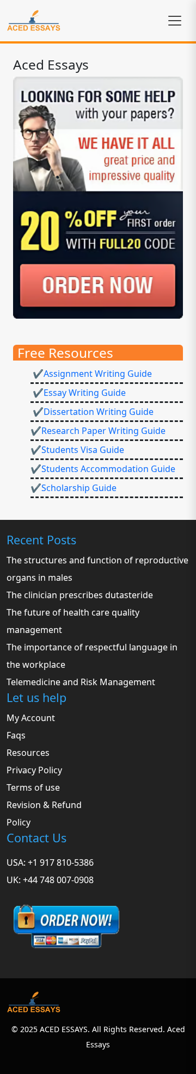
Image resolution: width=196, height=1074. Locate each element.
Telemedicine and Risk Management (81, 682)
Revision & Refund (44, 805)
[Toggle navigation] (174, 20)
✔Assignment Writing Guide (91, 374)
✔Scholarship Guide (73, 488)
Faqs (16, 735)
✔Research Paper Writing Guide (98, 431)
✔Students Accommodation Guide (102, 469)
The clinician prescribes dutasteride (80, 595)
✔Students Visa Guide (77, 450)
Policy (18, 822)
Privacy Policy (34, 770)
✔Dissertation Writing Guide (92, 412)
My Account (31, 718)
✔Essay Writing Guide (78, 393)
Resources (28, 753)
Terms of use (33, 787)
